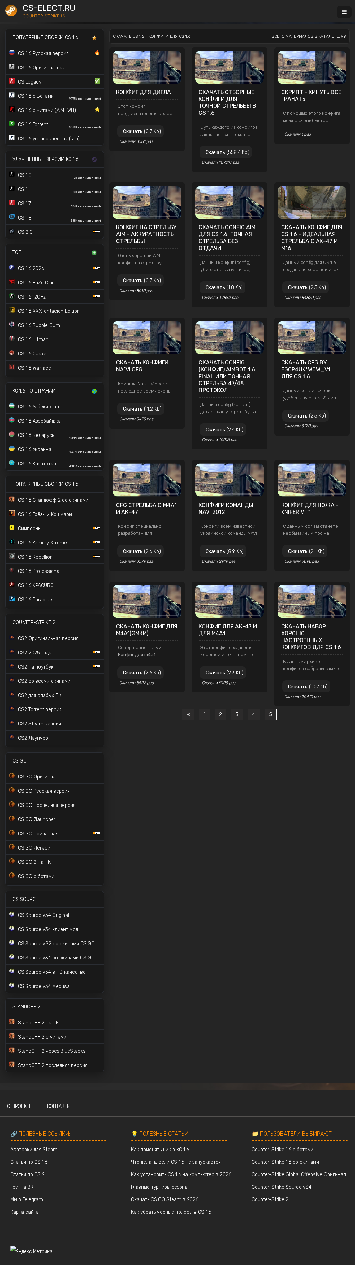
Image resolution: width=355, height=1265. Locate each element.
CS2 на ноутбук (35, 667)
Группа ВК (21, 1187)
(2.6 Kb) (142, 551)
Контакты (58, 1106)
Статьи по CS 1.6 (28, 1162)
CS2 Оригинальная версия (48, 639)
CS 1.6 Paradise (35, 600)
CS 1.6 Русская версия (59, 53)
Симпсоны (29, 529)
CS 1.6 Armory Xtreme (42, 543)
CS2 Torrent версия (40, 710)
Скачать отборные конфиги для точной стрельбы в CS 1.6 (227, 102)
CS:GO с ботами (36, 876)
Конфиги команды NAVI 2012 (226, 508)
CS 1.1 (59, 190)
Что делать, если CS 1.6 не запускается (176, 1162)
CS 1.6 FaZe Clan (36, 283)
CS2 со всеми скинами (44, 681)
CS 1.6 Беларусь (59, 436)
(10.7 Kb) (308, 687)
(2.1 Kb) (306, 551)
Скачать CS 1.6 (128, 36)
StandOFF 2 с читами (42, 1037)
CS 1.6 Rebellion (35, 557)
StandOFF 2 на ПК (38, 1023)
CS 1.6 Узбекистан (38, 407)
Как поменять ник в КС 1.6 (160, 1150)
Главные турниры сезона (159, 1187)
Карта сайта (24, 1212)
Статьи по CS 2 (27, 1175)
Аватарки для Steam (34, 1150)
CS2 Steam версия (39, 724)
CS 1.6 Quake (32, 354)
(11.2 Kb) (142, 409)
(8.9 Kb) (225, 551)
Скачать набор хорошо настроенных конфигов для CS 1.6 (311, 637)
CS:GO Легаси (34, 848)
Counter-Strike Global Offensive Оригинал (299, 1175)
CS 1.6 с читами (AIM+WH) (59, 109)
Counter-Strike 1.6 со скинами (285, 1162)
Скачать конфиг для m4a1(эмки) (147, 630)
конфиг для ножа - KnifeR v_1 (310, 508)
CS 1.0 (59, 176)
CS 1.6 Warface (34, 368)
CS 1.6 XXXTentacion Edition (49, 311)
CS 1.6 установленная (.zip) (49, 139)
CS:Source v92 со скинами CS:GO (56, 944)
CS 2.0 (25, 232)
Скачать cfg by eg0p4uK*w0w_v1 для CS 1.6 (305, 369)
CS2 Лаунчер (33, 738)
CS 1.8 (59, 219)
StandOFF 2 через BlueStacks (52, 1051)
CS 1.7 (59, 204)
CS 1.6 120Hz (32, 297)
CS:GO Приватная (38, 834)
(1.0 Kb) (224, 288)
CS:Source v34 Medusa (44, 986)
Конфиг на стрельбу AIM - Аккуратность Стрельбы (146, 234)
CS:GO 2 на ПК (34, 862)
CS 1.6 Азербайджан (40, 421)
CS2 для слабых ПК (39, 695)
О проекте (19, 1106)
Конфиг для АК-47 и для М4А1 (228, 630)
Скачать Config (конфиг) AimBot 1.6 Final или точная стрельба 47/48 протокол (227, 376)
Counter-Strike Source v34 (281, 1187)
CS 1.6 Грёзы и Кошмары (45, 514)
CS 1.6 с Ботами (59, 97)
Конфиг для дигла (143, 92)
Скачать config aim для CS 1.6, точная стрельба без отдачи (227, 237)
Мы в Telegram (26, 1200)
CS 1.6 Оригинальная (41, 68)
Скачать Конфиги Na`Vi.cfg (142, 366)
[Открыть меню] (344, 12)
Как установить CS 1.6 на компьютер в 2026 (181, 1175)
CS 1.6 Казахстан (59, 464)
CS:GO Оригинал (37, 777)
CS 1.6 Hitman (33, 340)
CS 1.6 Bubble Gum (39, 325)
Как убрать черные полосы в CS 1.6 (171, 1212)
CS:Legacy (59, 81)
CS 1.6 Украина (59, 450)
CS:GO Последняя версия (47, 805)
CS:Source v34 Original (43, 915)
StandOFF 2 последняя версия (52, 1065)
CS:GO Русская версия (44, 791)
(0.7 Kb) (142, 132)
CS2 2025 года (34, 653)
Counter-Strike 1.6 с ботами (282, 1150)
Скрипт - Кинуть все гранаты (311, 95)
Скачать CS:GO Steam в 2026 (164, 1200)
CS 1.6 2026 (31, 269)
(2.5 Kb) (307, 288)
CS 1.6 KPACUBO (36, 585)
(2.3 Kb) (224, 673)
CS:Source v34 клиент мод (48, 929)
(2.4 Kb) (224, 430)
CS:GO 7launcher (36, 820)
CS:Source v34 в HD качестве (52, 972)
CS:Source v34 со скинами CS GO (56, 958)
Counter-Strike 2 (270, 1200)
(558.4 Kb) (227, 152)
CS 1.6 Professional (39, 571)
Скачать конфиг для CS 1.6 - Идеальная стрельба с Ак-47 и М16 (312, 237)
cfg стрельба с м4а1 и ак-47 (146, 508)
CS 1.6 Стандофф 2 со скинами (53, 500)
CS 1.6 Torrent (59, 125)
